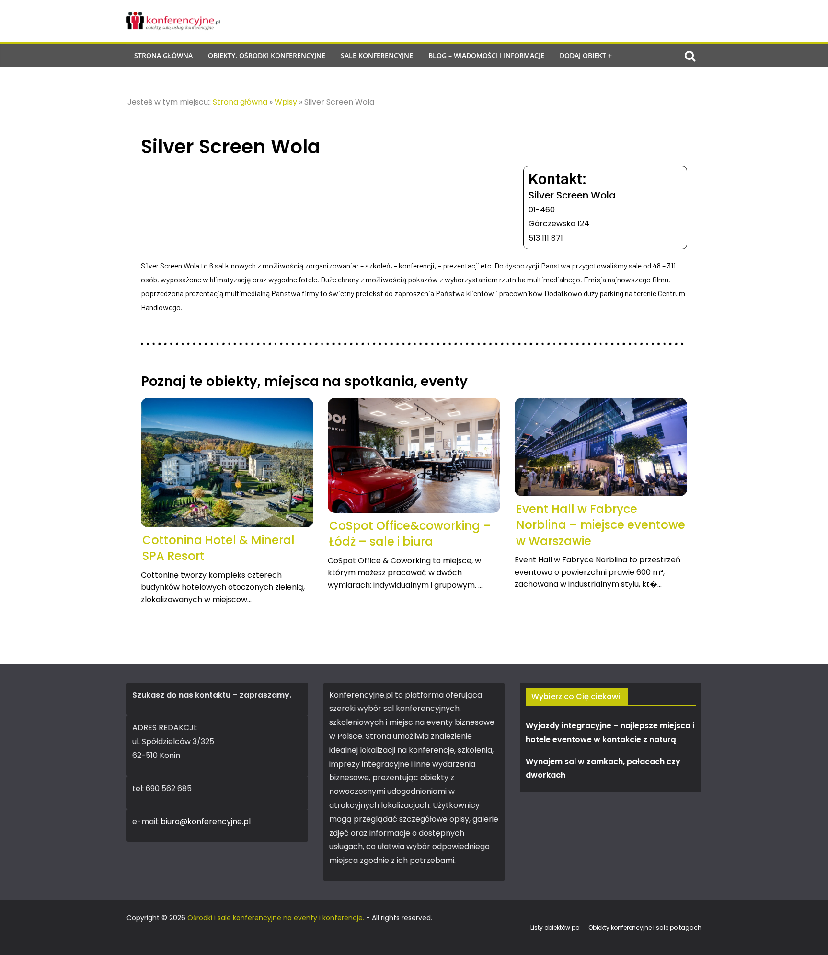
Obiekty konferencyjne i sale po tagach (645, 927)
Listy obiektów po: (555, 927)
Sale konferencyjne (377, 55)
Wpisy (286, 101)
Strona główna (163, 55)
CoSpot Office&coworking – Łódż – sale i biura (410, 534)
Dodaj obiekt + (586, 55)
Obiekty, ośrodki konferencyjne (266, 55)
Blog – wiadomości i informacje (486, 55)
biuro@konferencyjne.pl (206, 821)
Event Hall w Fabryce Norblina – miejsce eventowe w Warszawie (600, 525)
